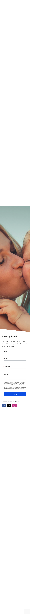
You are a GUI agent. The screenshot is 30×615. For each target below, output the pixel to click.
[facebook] (4, 405)
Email (5, 351)
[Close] (27, 3)
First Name (7, 358)
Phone (6, 374)
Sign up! (15, 394)
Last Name (7, 366)
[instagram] (14, 405)
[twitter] (9, 405)
